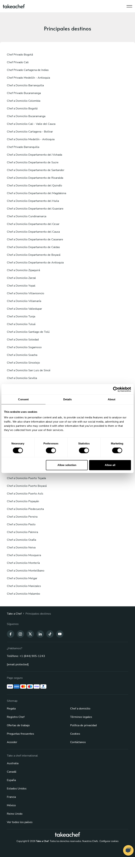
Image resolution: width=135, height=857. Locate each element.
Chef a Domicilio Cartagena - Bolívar (30, 132)
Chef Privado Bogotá (20, 55)
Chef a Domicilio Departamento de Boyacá (33, 255)
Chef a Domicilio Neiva (21, 547)
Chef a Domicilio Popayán (23, 501)
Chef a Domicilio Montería (23, 563)
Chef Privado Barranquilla (23, 147)
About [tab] (111, 399)
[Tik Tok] (50, 634)
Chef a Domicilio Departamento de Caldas (33, 247)
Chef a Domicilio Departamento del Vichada (34, 155)
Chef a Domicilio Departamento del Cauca (33, 232)
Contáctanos (78, 742)
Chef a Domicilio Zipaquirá (23, 270)
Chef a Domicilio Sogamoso (24, 347)
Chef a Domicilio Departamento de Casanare (35, 239)
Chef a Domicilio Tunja (21, 316)
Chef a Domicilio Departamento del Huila (33, 201)
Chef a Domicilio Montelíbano (25, 571)
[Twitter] (30, 634)
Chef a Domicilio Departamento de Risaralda (35, 178)
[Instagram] (20, 634)
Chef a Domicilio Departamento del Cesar (33, 224)
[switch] (51, 450)
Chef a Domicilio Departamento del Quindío (34, 185)
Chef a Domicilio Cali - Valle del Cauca (31, 124)
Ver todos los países (20, 822)
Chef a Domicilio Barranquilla (25, 85)
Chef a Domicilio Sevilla (22, 378)
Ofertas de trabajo (18, 725)
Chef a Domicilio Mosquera (24, 555)
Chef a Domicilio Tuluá (21, 324)
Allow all (110, 465)
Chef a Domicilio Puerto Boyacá (27, 486)
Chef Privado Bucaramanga (24, 93)
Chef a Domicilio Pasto (21, 524)
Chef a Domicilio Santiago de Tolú (28, 332)
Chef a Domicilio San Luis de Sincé (28, 370)
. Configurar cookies (108, 841)
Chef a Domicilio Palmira (22, 532)
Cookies (75, 734)
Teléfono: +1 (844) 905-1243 (26, 656)
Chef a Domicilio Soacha (22, 355)
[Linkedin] (40, 634)
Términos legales (81, 717)
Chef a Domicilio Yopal (21, 286)
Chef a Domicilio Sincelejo (23, 363)
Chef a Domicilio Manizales (24, 586)
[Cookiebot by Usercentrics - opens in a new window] (115, 389)
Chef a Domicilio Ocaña (21, 540)
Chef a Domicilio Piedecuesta (25, 509)
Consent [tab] (23, 399)
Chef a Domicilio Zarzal (21, 278)
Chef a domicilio (80, 708)
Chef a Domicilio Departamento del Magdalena (36, 193)
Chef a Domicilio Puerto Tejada (26, 478)
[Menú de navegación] (129, 5)
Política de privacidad (83, 725)
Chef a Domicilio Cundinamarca (26, 216)
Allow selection (66, 465)
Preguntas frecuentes (20, 734)
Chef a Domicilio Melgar (22, 578)
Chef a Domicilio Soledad (23, 340)
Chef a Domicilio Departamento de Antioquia (35, 262)
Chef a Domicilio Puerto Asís (25, 494)
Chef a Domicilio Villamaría (24, 301)
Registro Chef (15, 717)
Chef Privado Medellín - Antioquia (28, 78)
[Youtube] (59, 634)
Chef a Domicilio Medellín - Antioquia (30, 139)
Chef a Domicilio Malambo (23, 594)
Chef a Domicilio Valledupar (24, 309)
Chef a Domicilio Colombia (23, 101)
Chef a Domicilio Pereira (22, 517)
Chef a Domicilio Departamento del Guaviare (35, 209)
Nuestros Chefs (90, 841)
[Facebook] (10, 634)
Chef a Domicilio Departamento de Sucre (33, 162)
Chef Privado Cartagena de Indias (28, 70)
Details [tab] (67, 399)
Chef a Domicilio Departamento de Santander (35, 170)
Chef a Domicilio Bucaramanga (26, 116)
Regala (11, 708)
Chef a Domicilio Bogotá (22, 108)
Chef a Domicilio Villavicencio (25, 293)
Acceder (12, 742)
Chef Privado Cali (18, 62)
